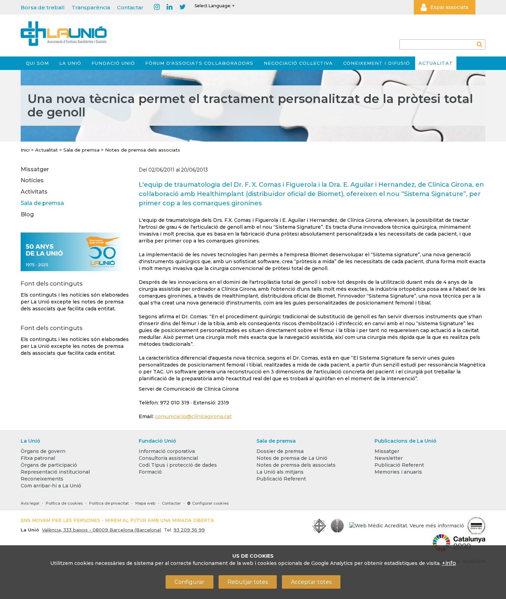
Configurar (189, 582)
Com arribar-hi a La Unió (51, 486)
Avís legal (30, 503)
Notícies (32, 180)
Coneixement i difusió (376, 63)
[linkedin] (169, 7)
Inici (25, 150)
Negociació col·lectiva (298, 63)
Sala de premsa (81, 150)
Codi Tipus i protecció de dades (178, 465)
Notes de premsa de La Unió (291, 458)
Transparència (91, 7)
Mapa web (145, 503)
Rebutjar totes (248, 582)
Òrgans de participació (49, 465)
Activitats (34, 191)
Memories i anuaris (398, 472)
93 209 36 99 (189, 530)
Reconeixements (42, 479)
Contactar (130, 7)
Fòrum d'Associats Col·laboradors (199, 63)
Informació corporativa (167, 451)
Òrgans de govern (43, 451)
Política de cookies (64, 503)
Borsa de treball (43, 7)
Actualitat (436, 63)
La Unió (70, 63)
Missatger (35, 169)
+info (449, 563)
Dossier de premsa (280, 451)
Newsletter (389, 458)
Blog (27, 214)
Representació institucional (55, 472)
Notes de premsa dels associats (142, 150)
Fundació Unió (113, 63)
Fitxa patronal (38, 458)
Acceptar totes (311, 582)
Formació (150, 472)
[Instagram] (157, 7)
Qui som (37, 63)
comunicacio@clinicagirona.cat (193, 416)
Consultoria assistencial (168, 458)
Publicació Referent (281, 479)
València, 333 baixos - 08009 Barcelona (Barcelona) (101, 530)
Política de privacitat (109, 503)
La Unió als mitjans (280, 472)
